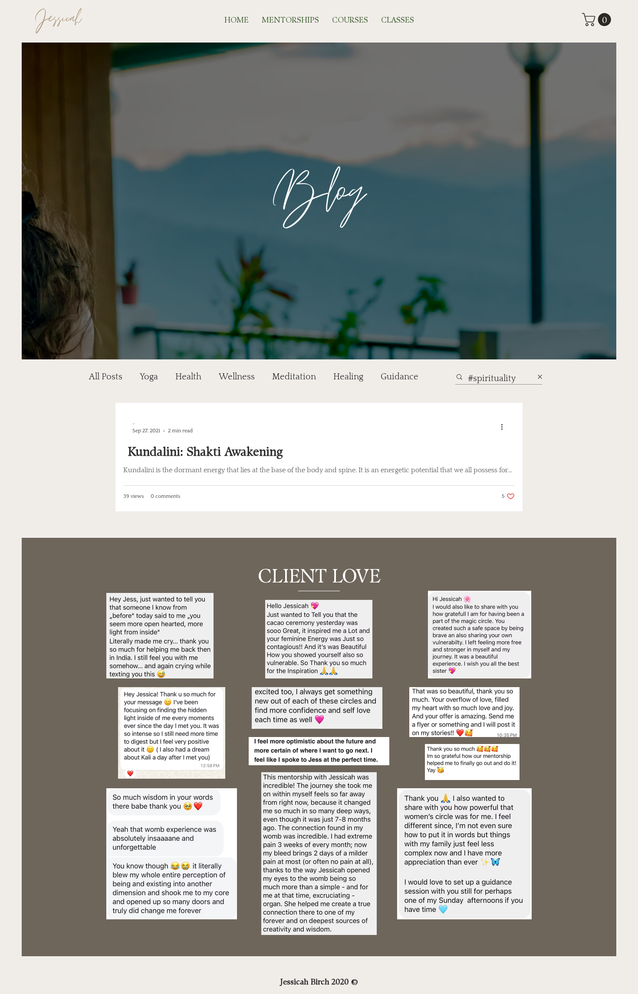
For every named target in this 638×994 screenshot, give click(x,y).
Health (188, 377)
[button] (598, 19)
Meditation (294, 377)
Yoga (149, 377)
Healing (348, 377)
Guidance (399, 377)
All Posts (105, 377)
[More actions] (505, 426)
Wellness (237, 377)
